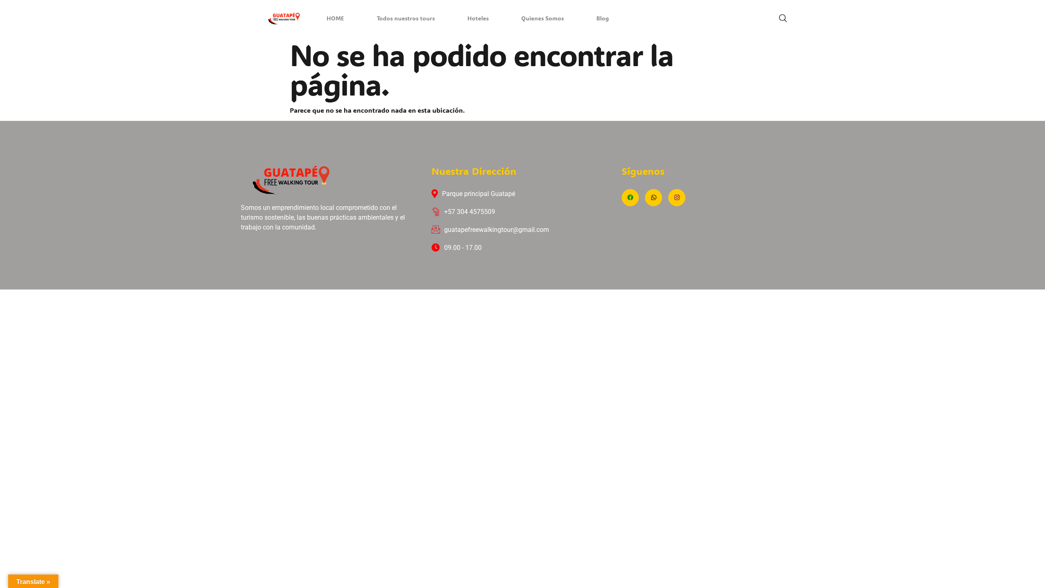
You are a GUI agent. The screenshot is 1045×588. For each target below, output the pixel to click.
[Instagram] (676, 197)
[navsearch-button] (783, 18)
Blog (602, 19)
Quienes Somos (542, 19)
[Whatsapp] (653, 197)
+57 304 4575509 (469, 212)
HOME (335, 19)
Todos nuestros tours (406, 19)
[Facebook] (630, 197)
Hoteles (478, 19)
